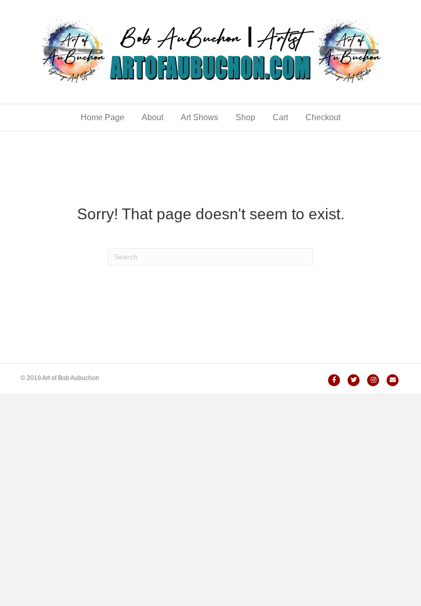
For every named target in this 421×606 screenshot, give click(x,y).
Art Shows (199, 117)
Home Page (102, 117)
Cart (280, 117)
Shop (245, 117)
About (152, 117)
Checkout (322, 117)
